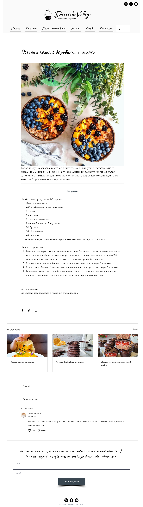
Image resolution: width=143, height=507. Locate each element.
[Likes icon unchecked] (29, 430)
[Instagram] (126, 4)
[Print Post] (36, 310)
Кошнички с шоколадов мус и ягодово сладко (116, 363)
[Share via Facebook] (22, 310)
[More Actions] (122, 415)
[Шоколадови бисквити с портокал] (73, 345)
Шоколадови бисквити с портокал (70, 362)
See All (135, 329)
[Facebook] (131, 4)
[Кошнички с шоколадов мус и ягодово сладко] (118, 345)
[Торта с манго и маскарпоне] (27, 345)
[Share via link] (29, 310)
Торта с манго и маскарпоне (22, 362)
